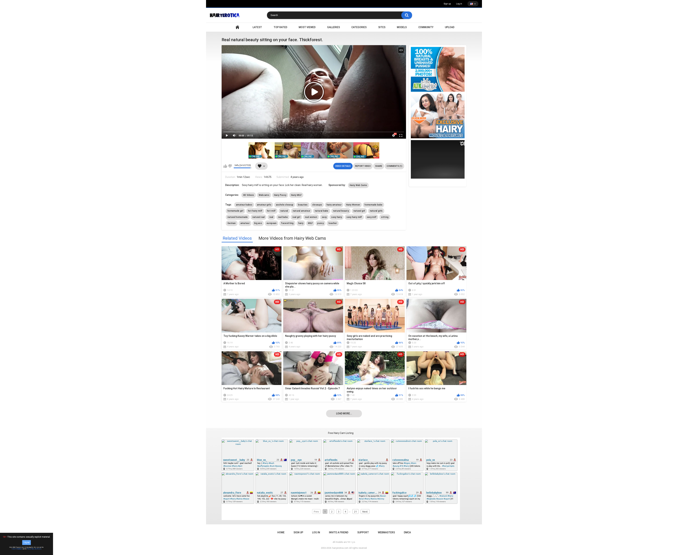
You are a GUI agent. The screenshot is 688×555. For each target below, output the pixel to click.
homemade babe (373, 205)
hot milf (271, 211)
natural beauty (341, 211)
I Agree (26, 543)
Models (402, 27)
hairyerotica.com (340, 548)
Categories (359, 27)
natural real (258, 217)
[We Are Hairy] (438, 116)
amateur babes (244, 205)
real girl (296, 217)
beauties (302, 205)
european (271, 223)
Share (378, 166)
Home (281, 532)
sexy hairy (336, 217)
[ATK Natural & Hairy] (438, 69)
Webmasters (386, 532)
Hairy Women (353, 205)
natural (284, 211)
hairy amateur (334, 205)
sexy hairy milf (354, 217)
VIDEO (237, 27)
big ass (258, 223)
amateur (245, 223)
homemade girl (235, 211)
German (232, 223)
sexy (324, 217)
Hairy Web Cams (358, 185)
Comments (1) (394, 166)
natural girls (376, 211)
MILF (310, 223)
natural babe (321, 211)
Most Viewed (307, 27)
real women (311, 217)
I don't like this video (230, 166)
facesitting (287, 223)
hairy (301, 223)
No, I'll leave (38, 549)
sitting (384, 217)
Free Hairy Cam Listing (340, 433)
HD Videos (248, 195)
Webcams (264, 195)
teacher (332, 223)
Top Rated (280, 27)
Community (425, 27)
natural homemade (238, 217)
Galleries (333, 27)
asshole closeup (284, 205)
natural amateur (301, 211)
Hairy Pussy (280, 195)
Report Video (363, 166)
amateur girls (264, 205)
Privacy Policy (30, 549)
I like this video (225, 166)
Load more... (344, 413)
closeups (317, 205)
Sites (381, 27)
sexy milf (372, 217)
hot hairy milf (255, 211)
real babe (283, 217)
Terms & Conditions (16, 549)
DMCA (407, 532)
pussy (320, 223)
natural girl (359, 211)
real (271, 217)
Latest (257, 27)
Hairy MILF (296, 195)
